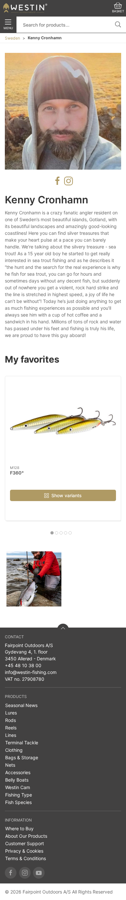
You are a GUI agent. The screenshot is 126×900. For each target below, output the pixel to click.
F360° (17, 472)
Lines (10, 735)
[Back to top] (63, 629)
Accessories (17, 772)
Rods (10, 720)
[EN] (25, 8)
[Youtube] (39, 873)
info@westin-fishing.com (31, 672)
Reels (10, 727)
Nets (10, 765)
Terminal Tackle (21, 742)
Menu (8, 28)
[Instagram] (25, 873)
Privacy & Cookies (24, 851)
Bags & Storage (21, 757)
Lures (11, 712)
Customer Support (24, 843)
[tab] (52, 532)
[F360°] (63, 421)
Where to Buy (19, 828)
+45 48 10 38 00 (23, 665)
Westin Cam (17, 787)
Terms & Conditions (25, 858)
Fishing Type (18, 795)
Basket (118, 11)
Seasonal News (21, 705)
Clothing (14, 750)
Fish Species (18, 802)
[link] (34, 579)
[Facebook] (10, 873)
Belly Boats (16, 780)
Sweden (12, 38)
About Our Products (26, 836)
